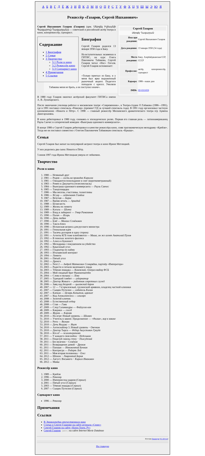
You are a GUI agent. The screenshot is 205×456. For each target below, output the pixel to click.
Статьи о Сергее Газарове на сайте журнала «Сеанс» (72, 424)
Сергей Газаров (52, 430)
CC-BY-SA (164, 439)
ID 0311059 (143, 90)
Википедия (155, 439)
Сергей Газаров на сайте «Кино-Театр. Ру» (67, 427)
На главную (102, 446)
